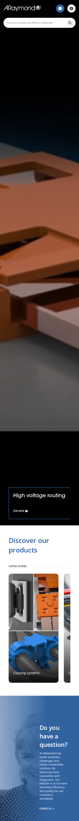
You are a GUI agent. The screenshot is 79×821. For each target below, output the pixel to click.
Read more (19, 510)
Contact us (45, 808)
